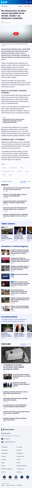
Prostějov (19, 171)
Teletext (3, 456)
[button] (16, 34)
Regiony (4, 167)
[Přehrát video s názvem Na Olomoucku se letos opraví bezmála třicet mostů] (16, 33)
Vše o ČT (3, 472)
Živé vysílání (4, 450)
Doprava (27, 171)
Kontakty (19, 472)
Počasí (3, 462)
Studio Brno (20, 453)
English (3, 485)
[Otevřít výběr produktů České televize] (30, 2)
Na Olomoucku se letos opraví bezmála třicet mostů (13, 44)
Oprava (22, 167)
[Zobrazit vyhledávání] (27, 2)
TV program (4, 447)
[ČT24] (4, 2)
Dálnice (10, 175)
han (2, 21)
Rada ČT (19, 459)
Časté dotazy (20, 469)
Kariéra (19, 462)
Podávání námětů (21, 465)
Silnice (4, 175)
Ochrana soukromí (10, 485)
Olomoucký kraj (13, 167)
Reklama (19, 450)
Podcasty (3, 459)
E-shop (3, 465)
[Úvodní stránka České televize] (7, 429)
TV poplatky (4, 453)
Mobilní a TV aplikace (6, 469)
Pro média (19, 447)
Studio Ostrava (20, 456)
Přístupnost (19, 485)
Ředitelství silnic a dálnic (8, 171)
